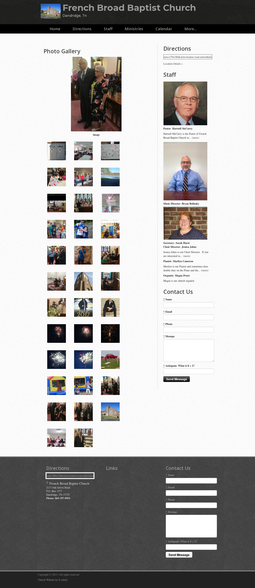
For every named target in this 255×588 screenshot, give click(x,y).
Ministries (134, 28)
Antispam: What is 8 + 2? (179, 366)
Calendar (164, 28)
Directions (82, 28)
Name (167, 299)
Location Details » (173, 63)
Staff (108, 28)
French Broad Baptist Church (129, 7)
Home (55, 28)
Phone (167, 324)
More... (190, 28)
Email (167, 312)
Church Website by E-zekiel (52, 579)
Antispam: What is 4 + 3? (181, 541)
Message (169, 336)
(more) (195, 137)
